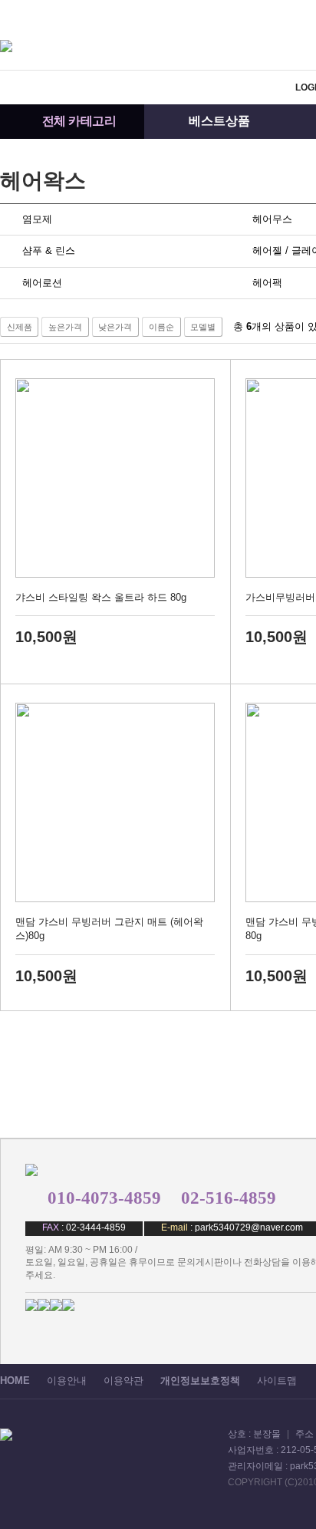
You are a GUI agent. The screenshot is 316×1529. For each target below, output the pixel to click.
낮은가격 (115, 326)
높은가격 (65, 326)
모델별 (203, 326)
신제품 (19, 326)
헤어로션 (42, 282)
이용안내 (67, 1380)
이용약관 (123, 1380)
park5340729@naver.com (249, 1227)
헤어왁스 (43, 181)
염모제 (37, 219)
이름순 (161, 326)
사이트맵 (277, 1380)
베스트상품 (219, 120)
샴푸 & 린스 (48, 250)
